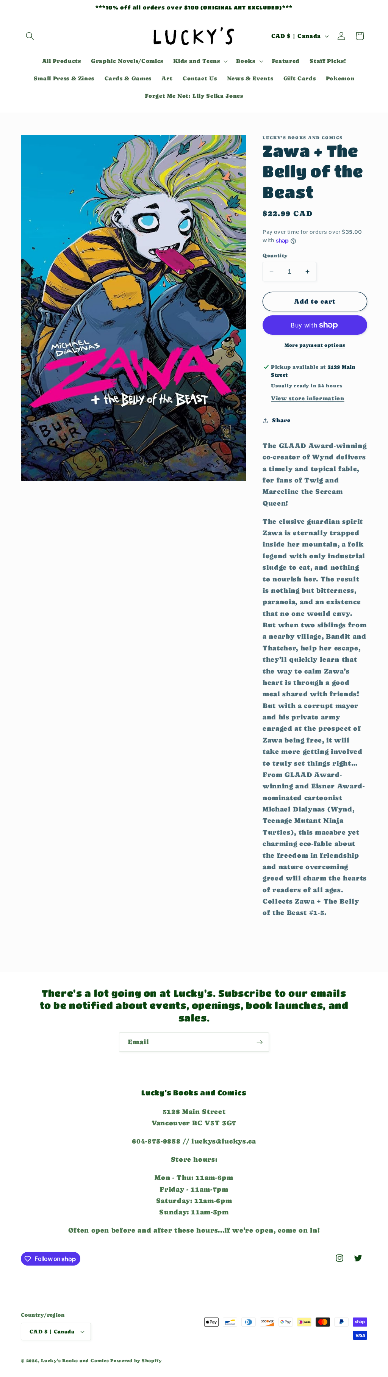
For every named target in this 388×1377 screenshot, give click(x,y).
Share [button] (281, 420)
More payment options (315, 345)
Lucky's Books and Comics (75, 1360)
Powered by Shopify (135, 1360)
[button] (30, 36)
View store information (307, 398)
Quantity (275, 255)
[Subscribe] (259, 1042)
